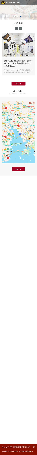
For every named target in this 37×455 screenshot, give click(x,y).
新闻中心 (5, 372)
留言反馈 (21, 363)
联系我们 (21, 366)
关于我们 (5, 363)
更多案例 (18, 83)
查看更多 (18, 169)
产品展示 (5, 366)
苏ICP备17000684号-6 (26, 451)
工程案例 (5, 369)
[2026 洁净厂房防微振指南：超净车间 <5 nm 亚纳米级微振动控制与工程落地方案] (18, 45)
